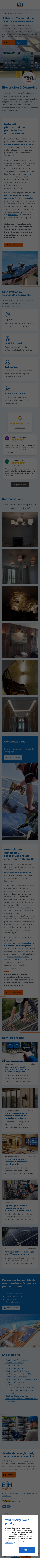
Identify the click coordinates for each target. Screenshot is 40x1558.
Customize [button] (12, 1550)
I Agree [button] (27, 1550)
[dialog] (20, 1535)
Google (23, 1541)
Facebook (9, 1543)
